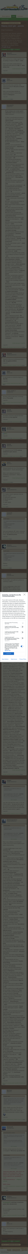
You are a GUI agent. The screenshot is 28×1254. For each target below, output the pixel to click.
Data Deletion (5, 659)
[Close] (24, 595)
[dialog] (14, 627)
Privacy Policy (22, 659)
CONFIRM (8, 653)
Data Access (14, 659)
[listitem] (14, 623)
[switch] (22, 627)
